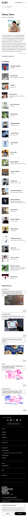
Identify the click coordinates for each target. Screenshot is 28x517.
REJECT (7, 513)
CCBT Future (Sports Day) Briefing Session (12, 340)
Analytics (4, 457)
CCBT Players (5, 455)
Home (3, 6)
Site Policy (4, 475)
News (3, 463)
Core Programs (5, 450)
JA (23, 2)
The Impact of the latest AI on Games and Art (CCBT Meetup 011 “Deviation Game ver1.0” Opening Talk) (12, 292)
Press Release (5, 465)
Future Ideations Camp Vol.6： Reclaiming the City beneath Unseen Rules (13, 367)
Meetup (20, 452)
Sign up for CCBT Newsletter (13, 423)
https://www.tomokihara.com (8, 56)
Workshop (17, 452)
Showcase (13, 452)
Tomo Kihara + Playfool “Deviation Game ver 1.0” (13, 316)
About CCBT (5, 447)
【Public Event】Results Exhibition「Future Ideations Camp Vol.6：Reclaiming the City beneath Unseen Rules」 (12, 392)
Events (3, 428)
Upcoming (4, 437)
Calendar (4, 432)
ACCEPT (20, 513)
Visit (3, 470)
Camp (9, 452)
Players (5, 6)
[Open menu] (25, 2)
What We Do (5, 442)
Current (3, 434)
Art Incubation (5, 452)
